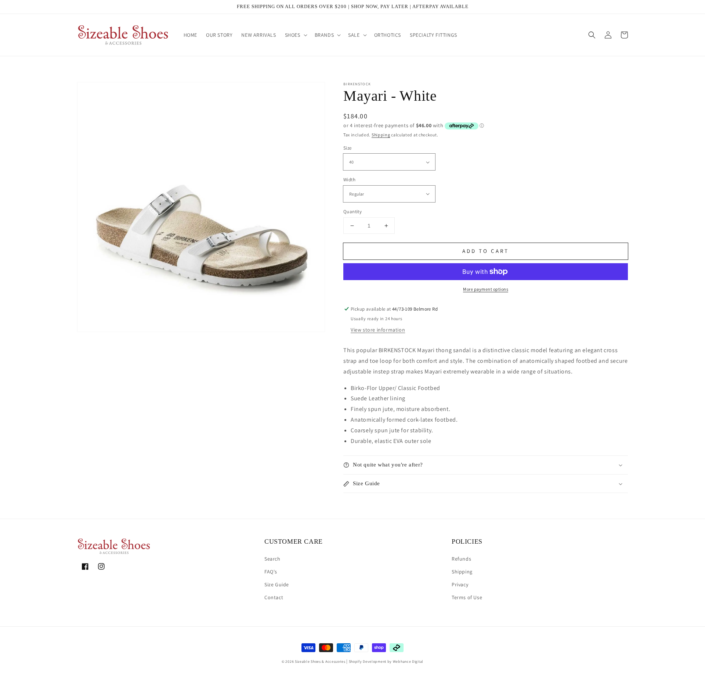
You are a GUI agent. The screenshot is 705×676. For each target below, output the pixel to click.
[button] (295, 35)
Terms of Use (467, 597)
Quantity (352, 211)
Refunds (461, 558)
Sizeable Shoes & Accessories (320, 661)
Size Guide (276, 584)
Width (349, 179)
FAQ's (270, 571)
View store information (378, 329)
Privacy (460, 584)
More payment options (485, 289)
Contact (273, 597)
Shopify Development (367, 661)
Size (347, 148)
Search (272, 558)
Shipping (381, 134)
